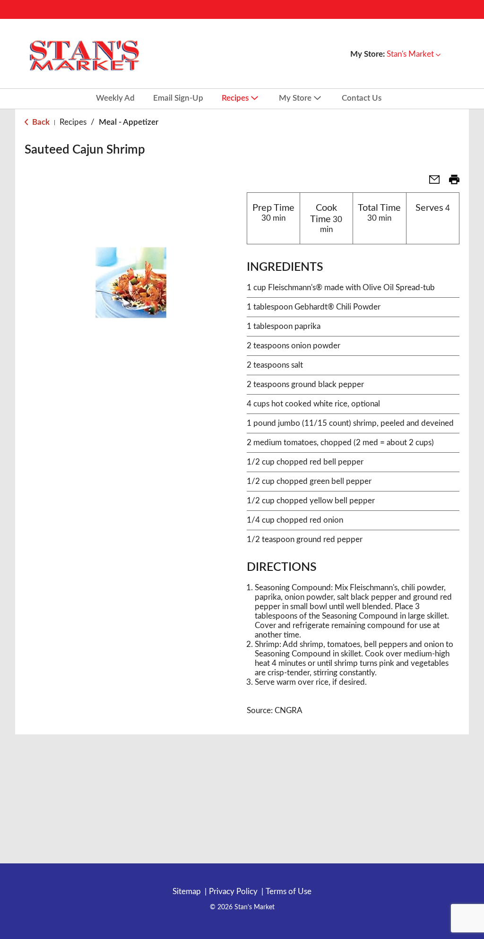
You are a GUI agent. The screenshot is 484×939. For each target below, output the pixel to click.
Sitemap (187, 891)
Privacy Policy (233, 891)
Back (40, 122)
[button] (414, 54)
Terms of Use (288, 891)
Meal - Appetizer (128, 122)
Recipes (73, 122)
